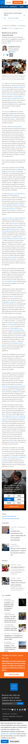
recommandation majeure (10, 281)
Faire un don (18, 2)
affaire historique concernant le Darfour (14, 193)
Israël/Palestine (13, 6)
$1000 (9, 503)
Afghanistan (20, 169)
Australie (20, 305)
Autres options (14, 741)
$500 (19, 499)
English (9, 28)
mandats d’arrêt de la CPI (10, 208)
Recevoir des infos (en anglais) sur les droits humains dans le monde (11, 698)
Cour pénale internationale (10, 518)
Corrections (14, 714)
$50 (9, 496)
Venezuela (12, 171)
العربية (13, 28)
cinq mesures (14, 126)
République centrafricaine (10, 302)
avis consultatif (16, 390)
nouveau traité (10, 324)
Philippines (4, 171)
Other (19, 503)
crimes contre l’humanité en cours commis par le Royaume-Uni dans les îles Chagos (13, 417)
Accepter (4, 741)
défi (13, 117)
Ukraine (22, 6)
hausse (11, 322)
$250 (9, 499)
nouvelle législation (14, 328)
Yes (5, 18)
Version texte (5, 719)
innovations (15, 223)
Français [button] (8, 2)
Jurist (9, 43)
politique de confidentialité (9, 734)
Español (20, 28)
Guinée (11, 296)
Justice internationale (9, 516)
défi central (22, 147)
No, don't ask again (13, 18)
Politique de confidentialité (8, 716)
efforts (11, 440)
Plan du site (19, 716)
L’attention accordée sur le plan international (13, 218)
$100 (19, 496)
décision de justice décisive (17, 330)
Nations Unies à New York (8, 94)
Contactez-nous (6, 714)
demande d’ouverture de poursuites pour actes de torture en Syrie (13, 386)
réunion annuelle (12, 257)
